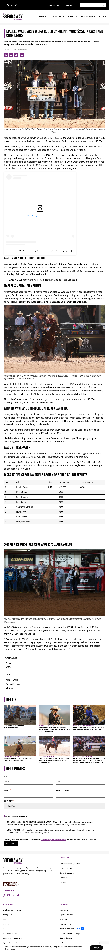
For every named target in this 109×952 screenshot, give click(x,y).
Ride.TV (6, 919)
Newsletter (54, 5)
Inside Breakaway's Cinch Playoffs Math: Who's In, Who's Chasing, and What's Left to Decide (54, 760)
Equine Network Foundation (14, 943)
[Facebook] (8, 5)
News (41, 16)
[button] (6, 55)
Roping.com (7, 915)
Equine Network (66, 915)
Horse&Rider (65, 877)
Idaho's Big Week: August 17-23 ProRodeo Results (16, 726)
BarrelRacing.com (67, 873)
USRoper (6, 924)
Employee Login (66, 924)
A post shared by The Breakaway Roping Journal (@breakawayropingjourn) (40, 251)
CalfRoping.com (66, 868)
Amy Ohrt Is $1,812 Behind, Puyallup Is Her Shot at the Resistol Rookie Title (88, 728)
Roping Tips (55, 16)
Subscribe (10, 844)
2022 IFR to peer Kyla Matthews (34, 384)
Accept (96, 948)
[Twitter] (16, 5)
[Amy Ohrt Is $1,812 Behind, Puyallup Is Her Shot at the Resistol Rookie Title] (89, 715)
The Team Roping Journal (70, 863)
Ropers (71, 16)
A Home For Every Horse (12, 938)
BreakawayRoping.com (12, 910)
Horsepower (87, 16)
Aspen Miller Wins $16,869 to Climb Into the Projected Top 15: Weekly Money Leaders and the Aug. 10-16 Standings (89, 760)
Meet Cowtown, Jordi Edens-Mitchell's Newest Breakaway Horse (19, 759)
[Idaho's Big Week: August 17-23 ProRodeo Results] (20, 715)
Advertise (63, 919)
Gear (101, 16)
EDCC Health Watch (10, 933)
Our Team (64, 910)
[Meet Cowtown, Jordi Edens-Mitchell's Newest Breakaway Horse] (20, 746)
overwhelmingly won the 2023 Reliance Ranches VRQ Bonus (71, 627)
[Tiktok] (4, 5)
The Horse (64, 882)
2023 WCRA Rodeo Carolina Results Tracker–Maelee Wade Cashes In (43, 279)
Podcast (68, 5)
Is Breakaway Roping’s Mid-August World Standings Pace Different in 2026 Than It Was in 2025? (54, 729)
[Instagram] (12, 5)
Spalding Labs (8, 929)
